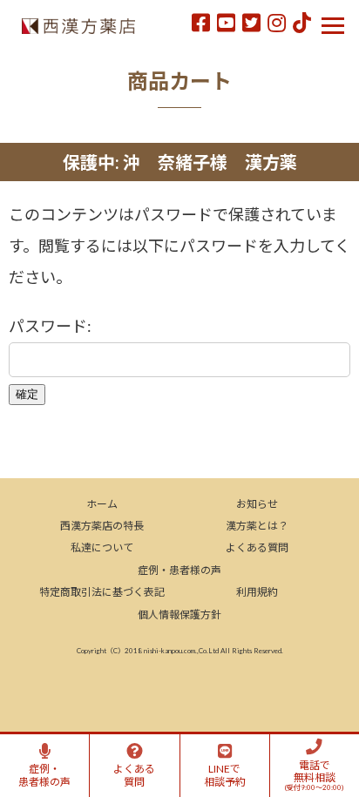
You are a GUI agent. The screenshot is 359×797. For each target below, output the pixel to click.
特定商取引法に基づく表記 (102, 591)
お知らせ (257, 503)
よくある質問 (257, 547)
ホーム (102, 503)
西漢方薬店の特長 (102, 525)
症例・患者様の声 (179, 570)
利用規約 (257, 591)
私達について (102, 547)
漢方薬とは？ (257, 525)
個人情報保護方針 (179, 614)
